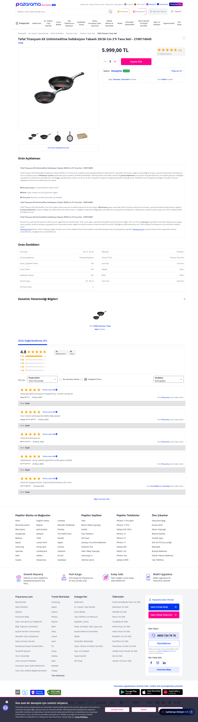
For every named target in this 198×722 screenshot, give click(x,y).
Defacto (39, 533)
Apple (60, 542)
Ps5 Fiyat (85, 538)
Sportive (19, 551)
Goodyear (62, 560)
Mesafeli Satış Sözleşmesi (27, 636)
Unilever (61, 520)
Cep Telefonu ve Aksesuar (86, 616)
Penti (17, 520)
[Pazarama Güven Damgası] (25, 692)
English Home (42, 520)
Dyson (18, 542)
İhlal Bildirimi (164, 643)
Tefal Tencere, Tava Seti (107, 33)
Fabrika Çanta (87, 560)
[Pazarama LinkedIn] (164, 663)
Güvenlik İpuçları (23, 651)
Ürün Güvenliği (22, 656)
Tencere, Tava (71, 33)
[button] (28, 5)
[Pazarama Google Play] (129, 692)
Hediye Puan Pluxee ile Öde (124, 651)
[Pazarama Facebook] (151, 663)
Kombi (84, 529)
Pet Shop (78, 661)
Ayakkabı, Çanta (81, 621)
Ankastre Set (87, 546)
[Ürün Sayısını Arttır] (115, 61)
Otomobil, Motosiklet (83, 641)
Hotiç (53, 631)
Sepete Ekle (136, 61)
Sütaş (53, 651)
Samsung (19, 546)
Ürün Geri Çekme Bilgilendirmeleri (31, 670)
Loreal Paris (41, 542)
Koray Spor (41, 546)
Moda (76, 636)
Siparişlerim (118, 4)
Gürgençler (20, 533)
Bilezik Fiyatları (158, 533)
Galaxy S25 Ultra (124, 529)
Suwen (18, 560)
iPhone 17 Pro (123, 525)
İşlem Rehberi (21, 607)
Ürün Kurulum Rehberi (25, 661)
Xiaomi (54, 612)
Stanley (61, 529)
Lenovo (61, 546)
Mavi (53, 626)
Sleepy (54, 670)
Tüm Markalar (58, 675)
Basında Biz (20, 602)
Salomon (61, 551)
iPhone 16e (122, 555)
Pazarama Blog (158, 520)
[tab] (32, 340)
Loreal (54, 636)
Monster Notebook (66, 525)
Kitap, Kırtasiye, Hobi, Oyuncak (88, 626)
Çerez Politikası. (81, 717)
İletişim (18, 612)
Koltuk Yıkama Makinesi (162, 555)
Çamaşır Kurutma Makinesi (93, 542)
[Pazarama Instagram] (157, 663)
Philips (54, 616)
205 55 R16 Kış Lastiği (161, 542)
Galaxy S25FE (122, 560)
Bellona (18, 538)
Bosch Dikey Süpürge (91, 525)
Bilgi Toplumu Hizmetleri (26, 626)
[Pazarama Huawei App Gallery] (172, 692)
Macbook (156, 546)
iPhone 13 (121, 533)
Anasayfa (22, 33)
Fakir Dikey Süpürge (90, 551)
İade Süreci (109, 4)
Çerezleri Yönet (117, 709)
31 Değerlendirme (165, 54)
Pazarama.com (26, 229)
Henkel (61, 538)
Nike (17, 555)
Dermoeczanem (22, 525)
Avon (53, 641)
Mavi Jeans (20, 529)
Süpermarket (80, 656)
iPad (83, 520)
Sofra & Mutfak (57, 33)
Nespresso (41, 560)
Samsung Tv (86, 555)
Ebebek (54, 665)
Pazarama (166, 397)
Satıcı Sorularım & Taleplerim (28, 621)
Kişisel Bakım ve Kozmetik (86, 631)
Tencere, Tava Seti (87, 33)
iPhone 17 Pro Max (125, 520)
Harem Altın (157, 525)
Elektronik (78, 602)
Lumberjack (41, 551)
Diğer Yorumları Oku (102, 499)
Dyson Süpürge (159, 529)
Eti (52, 646)
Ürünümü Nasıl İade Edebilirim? (30, 665)
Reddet (144, 709)
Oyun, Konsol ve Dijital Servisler (88, 646)
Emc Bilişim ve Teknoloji (160, 486)
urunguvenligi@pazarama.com (166, 651)
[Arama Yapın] (110, 11)
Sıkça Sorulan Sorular (97, 4)
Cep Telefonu (87, 533)
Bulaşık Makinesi (159, 551)
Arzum (61, 555)
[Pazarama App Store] (151, 692)
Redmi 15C (121, 551)
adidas (39, 555)
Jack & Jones (41, 529)
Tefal (20, 42)
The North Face (64, 533)
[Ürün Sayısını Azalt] (105, 61)
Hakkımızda (84, 4)
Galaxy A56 (122, 546)
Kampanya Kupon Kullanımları (29, 646)
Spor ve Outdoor (81, 651)
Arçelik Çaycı (157, 538)
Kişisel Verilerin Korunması (27, 631)
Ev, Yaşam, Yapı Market (38, 33)
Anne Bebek (79, 612)
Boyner (39, 525)
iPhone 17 (121, 542)
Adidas (54, 656)
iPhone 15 (121, 538)
